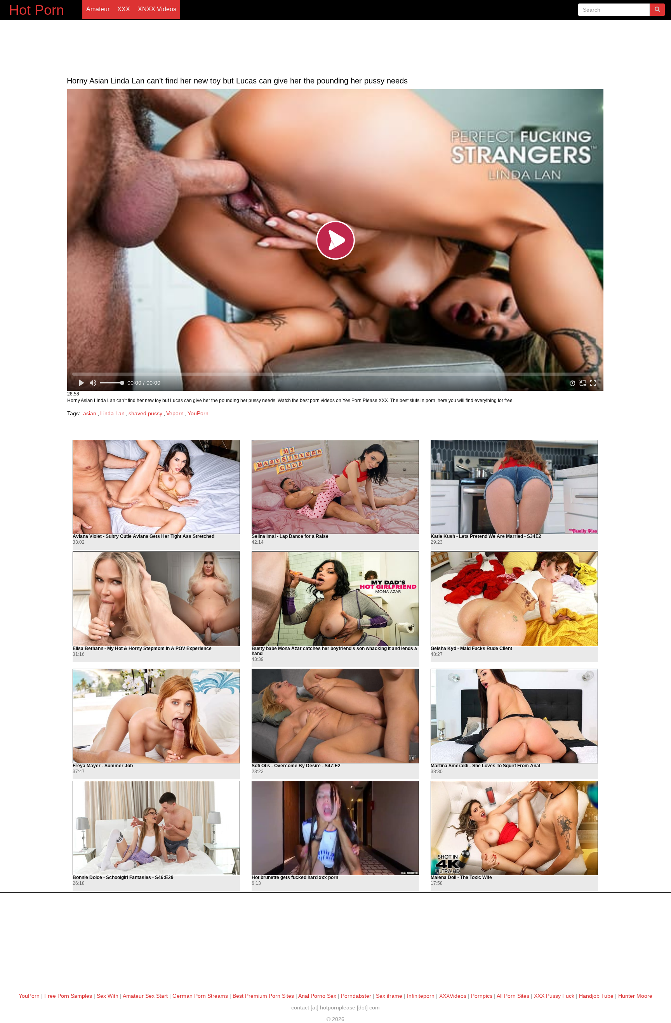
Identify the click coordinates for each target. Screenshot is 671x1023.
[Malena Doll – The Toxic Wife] (514, 828)
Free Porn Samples (68, 996)
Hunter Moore (635, 996)
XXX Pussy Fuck (554, 996)
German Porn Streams (200, 996)
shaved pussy (145, 413)
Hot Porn (36, 10)
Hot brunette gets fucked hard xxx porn (295, 877)
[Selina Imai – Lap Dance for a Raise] (335, 487)
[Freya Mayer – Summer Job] (156, 716)
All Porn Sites (513, 996)
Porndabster (356, 996)
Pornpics (481, 996)
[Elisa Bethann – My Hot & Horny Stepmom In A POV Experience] (156, 598)
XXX (123, 9)
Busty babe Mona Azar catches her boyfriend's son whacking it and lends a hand (334, 651)
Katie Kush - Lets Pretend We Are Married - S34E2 (486, 536)
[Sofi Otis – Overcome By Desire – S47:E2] (335, 716)
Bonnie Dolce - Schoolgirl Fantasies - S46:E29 (123, 877)
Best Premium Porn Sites (263, 996)
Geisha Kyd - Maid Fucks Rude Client (471, 648)
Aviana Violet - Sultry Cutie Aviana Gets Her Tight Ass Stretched (143, 536)
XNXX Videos (157, 9)
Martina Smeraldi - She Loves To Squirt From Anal (485, 765)
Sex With (107, 996)
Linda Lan (112, 413)
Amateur (98, 9)
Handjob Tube (596, 996)
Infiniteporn (421, 996)
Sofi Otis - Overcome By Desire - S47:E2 (296, 765)
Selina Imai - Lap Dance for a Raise (290, 536)
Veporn (175, 413)
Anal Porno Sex (317, 996)
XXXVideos (452, 996)
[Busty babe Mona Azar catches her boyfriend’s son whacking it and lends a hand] (335, 598)
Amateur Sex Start (145, 996)
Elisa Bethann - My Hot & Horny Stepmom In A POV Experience (142, 648)
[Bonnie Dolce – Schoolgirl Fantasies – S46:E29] (156, 828)
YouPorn (198, 413)
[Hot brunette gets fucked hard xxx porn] (335, 828)
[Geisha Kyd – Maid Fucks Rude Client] (514, 598)
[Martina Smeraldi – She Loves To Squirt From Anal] (514, 716)
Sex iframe (389, 996)
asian (89, 413)
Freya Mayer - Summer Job (103, 765)
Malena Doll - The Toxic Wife (461, 877)
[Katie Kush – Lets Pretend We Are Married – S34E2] (514, 487)
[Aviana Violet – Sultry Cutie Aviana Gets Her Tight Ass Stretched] (156, 487)
